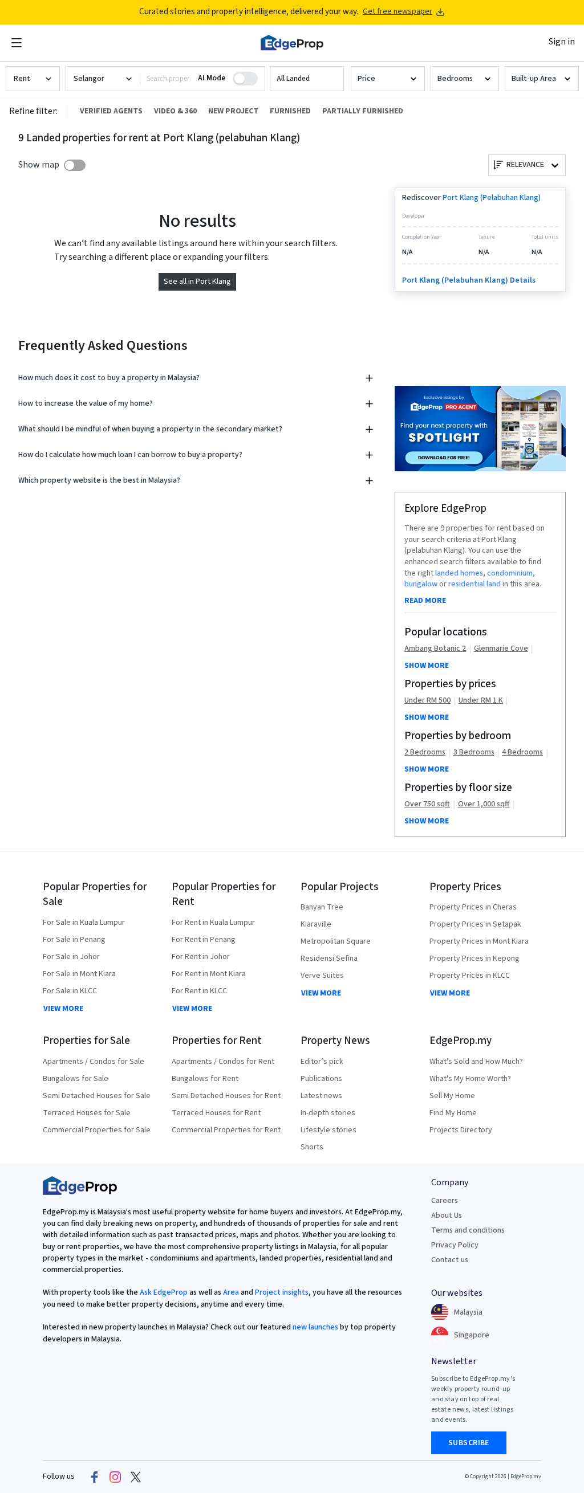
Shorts (312, 1147)
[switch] (75, 165)
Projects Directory (460, 1130)
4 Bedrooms (522, 752)
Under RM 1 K (481, 700)
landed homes (459, 573)
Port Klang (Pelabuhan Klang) (492, 197)
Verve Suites (322, 975)
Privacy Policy (454, 1245)
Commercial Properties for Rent (226, 1130)
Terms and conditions (468, 1230)
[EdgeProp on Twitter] (135, 1477)
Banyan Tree (322, 907)
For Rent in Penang (204, 939)
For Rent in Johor (201, 956)
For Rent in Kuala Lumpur (213, 922)
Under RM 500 (427, 700)
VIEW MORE (63, 1008)
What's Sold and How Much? (476, 1061)
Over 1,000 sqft (484, 804)
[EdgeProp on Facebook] (94, 1477)
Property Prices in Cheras (473, 907)
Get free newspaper (397, 11)
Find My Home (453, 1113)
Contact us (449, 1260)
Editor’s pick (322, 1061)
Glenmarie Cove (501, 648)
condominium (510, 573)
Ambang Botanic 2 (435, 648)
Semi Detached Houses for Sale (97, 1096)
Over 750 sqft (427, 804)
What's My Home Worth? (470, 1078)
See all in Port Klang (197, 281)
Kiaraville (316, 924)
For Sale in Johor (71, 956)
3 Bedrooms (473, 752)
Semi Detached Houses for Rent (226, 1096)
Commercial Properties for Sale (97, 1130)
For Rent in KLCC (199, 991)
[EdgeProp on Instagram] (115, 1477)
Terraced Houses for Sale (87, 1113)
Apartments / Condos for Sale (93, 1061)
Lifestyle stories (328, 1130)
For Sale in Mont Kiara (79, 974)
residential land (474, 584)
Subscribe (468, 1443)
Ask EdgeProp (164, 1292)
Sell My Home (452, 1096)
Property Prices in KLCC (469, 975)
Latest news (321, 1096)
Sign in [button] (562, 41)
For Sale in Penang (74, 939)
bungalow (420, 584)
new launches (315, 1327)
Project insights (281, 1292)
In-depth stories (328, 1113)
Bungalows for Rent (205, 1078)
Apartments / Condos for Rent (223, 1061)
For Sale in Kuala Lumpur (84, 922)
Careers (444, 1200)
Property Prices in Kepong (474, 958)
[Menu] (16, 42)
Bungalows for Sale (75, 1078)
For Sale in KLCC (70, 991)
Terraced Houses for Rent (216, 1113)
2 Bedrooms (424, 752)
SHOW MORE (426, 666)
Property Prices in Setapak (475, 924)
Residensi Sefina (329, 958)
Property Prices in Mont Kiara (479, 941)
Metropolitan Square (336, 941)
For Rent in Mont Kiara (209, 974)
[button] (307, 79)
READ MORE (425, 601)
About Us (446, 1215)
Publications (321, 1078)
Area (230, 1292)
